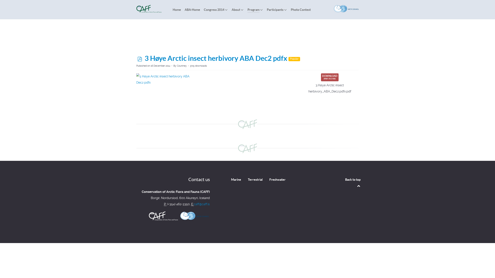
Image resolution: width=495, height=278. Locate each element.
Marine (236, 179)
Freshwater (277, 179)
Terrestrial (255, 179)
